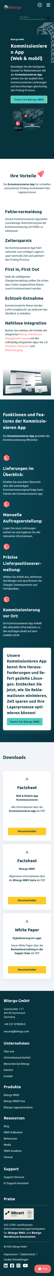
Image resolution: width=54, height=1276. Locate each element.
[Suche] (48, 18)
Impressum (10, 1254)
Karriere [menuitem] (8, 1070)
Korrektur (10, 346)
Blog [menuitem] (6, 1126)
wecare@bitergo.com (16, 1031)
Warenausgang (14, 350)
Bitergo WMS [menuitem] (11, 1095)
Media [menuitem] (7, 1144)
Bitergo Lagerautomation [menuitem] (18, 1107)
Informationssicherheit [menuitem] (17, 1057)
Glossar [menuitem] (8, 1157)
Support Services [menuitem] (14, 1177)
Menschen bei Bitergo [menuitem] (16, 1063)
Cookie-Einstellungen (16, 1259)
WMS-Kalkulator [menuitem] (13, 1132)
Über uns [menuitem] (9, 1051)
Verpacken (23, 346)
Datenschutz (28, 1254)
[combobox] (32, 17)
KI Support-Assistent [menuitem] (16, 1183)
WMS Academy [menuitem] (13, 1150)
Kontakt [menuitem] (8, 1076)
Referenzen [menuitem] (10, 1138)
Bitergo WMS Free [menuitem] (14, 1101)
